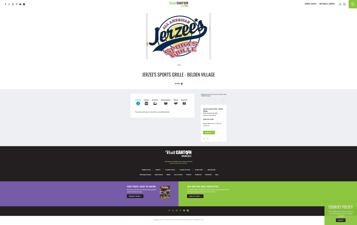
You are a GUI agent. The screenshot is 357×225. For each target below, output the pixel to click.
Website (208, 132)
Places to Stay (185, 170)
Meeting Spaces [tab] (166, 100)
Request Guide (134, 196)
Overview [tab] (138, 100)
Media (168, 174)
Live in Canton (178, 174)
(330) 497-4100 (208, 119)
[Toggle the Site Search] (344, 4)
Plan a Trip (199, 170)
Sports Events (310, 4)
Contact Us (198, 174)
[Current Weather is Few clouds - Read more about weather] (340, 4)
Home (179, 65)
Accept (341, 220)
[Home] (178, 4)
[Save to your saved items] (224, 101)
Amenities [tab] (155, 100)
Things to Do (146, 170)
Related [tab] (175, 100)
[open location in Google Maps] (213, 95)
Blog (216, 174)
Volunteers (208, 174)
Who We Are (211, 170)
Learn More (340, 216)
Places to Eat (170, 170)
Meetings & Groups (327, 4)
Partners (188, 174)
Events (158, 170)
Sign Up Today (194, 196)
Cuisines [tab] (146, 100)
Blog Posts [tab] (184, 100)
